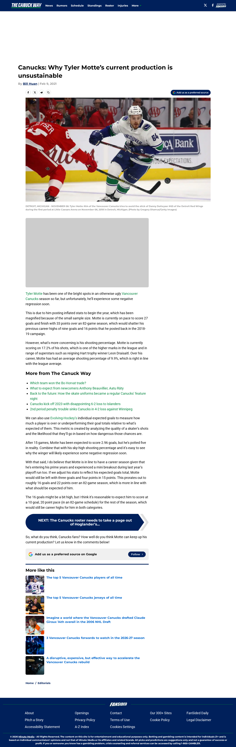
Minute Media (26, 736)
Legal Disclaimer (199, 720)
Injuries (123, 5)
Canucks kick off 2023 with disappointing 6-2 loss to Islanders (75, 404)
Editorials (44, 683)
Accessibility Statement (42, 727)
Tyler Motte (34, 294)
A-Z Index (82, 727)
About (29, 713)
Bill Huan (30, 84)
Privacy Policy (85, 720)
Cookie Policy (160, 720)
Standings (94, 5)
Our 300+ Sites (161, 713)
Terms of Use (120, 720)
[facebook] (213, 5)
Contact (116, 713)
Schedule (77, 5)
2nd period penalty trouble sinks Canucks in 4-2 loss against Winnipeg (81, 409)
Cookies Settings (122, 727)
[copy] (48, 92)
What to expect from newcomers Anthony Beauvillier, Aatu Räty (77, 388)
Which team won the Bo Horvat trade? (58, 383)
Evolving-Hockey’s (63, 418)
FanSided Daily (198, 713)
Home (30, 683)
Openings (82, 713)
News (49, 5)
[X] (205, 5)
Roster (109, 5)
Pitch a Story (34, 720)
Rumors (62, 5)
